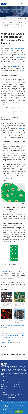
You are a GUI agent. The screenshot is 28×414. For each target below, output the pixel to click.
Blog (6, 18)
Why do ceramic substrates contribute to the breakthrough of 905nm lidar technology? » (14, 26)
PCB (23, 70)
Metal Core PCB (4, 382)
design (12, 48)
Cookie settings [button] (9, 411)
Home (2, 18)
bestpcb (3, 335)
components (21, 128)
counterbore (16, 66)
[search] (26, 18)
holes (23, 325)
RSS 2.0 (10, 340)
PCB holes (4, 327)
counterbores (21, 57)
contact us (9, 286)
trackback (10, 342)
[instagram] (6, 377)
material (19, 97)
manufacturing (20, 48)
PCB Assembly (4, 386)
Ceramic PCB (17, 382)
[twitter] (4, 377)
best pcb (22, 333)
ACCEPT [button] (19, 411)
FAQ (13, 335)
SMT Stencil (17, 386)
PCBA (18, 337)
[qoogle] (8, 377)
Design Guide (9, 335)
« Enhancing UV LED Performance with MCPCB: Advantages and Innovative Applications (12, 23)
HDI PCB (22, 335)
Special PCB (16, 384)
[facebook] (1, 377)
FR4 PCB (17, 335)
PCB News (4, 337)
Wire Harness (4, 388)
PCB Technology (12, 337)
